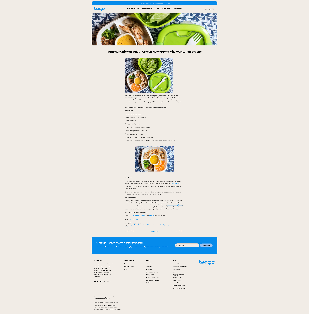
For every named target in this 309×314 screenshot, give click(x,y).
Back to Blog (154, 231)
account (149, 267)
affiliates (149, 269)
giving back (150, 275)
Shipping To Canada (179, 275)
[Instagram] (94, 281)
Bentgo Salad (175, 183)
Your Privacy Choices (179, 288)
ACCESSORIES (177, 9)
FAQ (174, 272)
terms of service (178, 283)
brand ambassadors (152, 272)
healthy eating (164, 225)
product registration (152, 277)
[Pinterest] (107, 281)
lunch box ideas (173, 225)
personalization (177, 277)
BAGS (157, 9)
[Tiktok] (98, 281)
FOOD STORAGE (147, 9)
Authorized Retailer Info (180, 267)
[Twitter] (110, 281)
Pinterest (152, 216)
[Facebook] (101, 281)
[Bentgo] (99, 9)
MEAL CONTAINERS (133, 9)
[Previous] (131, 3)
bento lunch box (146, 225)
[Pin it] (136, 219)
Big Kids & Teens (129, 267)
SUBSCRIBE (206, 245)
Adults (126, 269)
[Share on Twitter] (133, 219)
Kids (125, 264)
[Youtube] (104, 281)
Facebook (143, 216)
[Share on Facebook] (130, 219)
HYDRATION (166, 9)
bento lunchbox (155, 225)
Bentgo (100, 309)
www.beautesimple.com (175, 205)
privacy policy (177, 280)
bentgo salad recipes (134, 225)
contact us (176, 269)
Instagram (136, 216)
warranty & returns (179, 285)
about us (149, 264)
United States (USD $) (102, 298)
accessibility (176, 264)
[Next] (178, 3)
